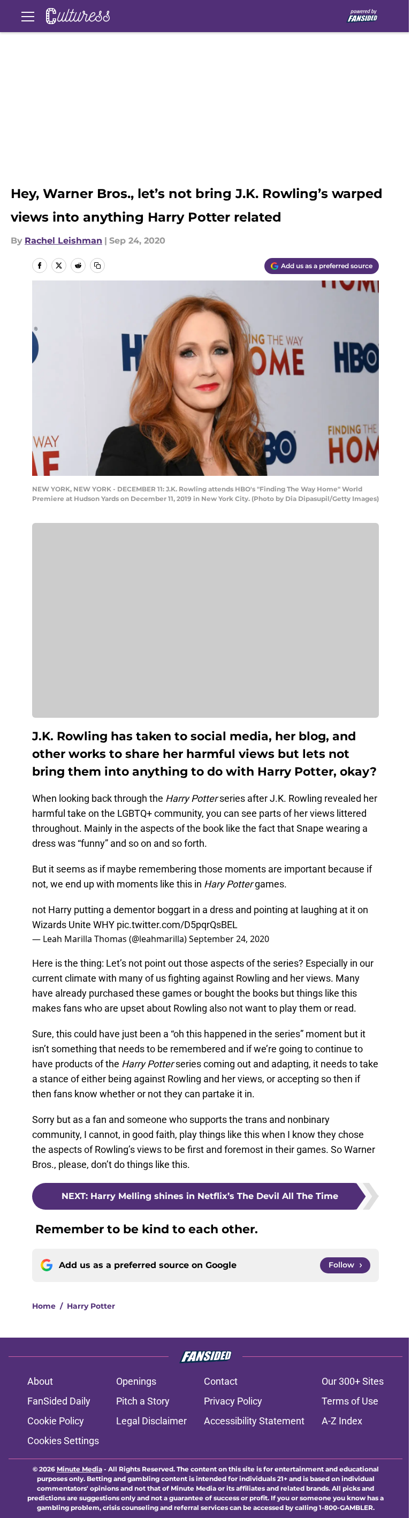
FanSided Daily (58, 1401)
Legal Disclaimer (151, 1420)
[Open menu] (27, 16)
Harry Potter (91, 1306)
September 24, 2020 (229, 939)
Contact (221, 1381)
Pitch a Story (143, 1401)
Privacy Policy (233, 1401)
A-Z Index (342, 1420)
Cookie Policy (55, 1420)
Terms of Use (350, 1401)
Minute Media (79, 1469)
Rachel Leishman (63, 241)
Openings (136, 1381)
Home (44, 1306)
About (40, 1381)
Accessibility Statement (254, 1420)
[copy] (97, 265)
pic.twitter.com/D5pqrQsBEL (177, 924)
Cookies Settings (63, 1440)
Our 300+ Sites (353, 1381)
